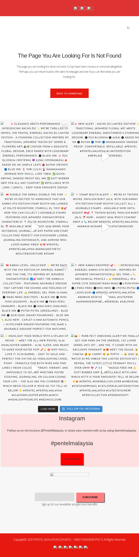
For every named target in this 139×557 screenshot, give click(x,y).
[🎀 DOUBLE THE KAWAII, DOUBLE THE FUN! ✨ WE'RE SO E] (35, 227)
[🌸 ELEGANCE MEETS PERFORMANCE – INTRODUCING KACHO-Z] (35, 156)
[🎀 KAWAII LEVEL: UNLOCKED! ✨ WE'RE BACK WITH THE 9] (35, 297)
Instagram (32, 431)
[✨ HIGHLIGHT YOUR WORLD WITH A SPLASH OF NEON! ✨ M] (35, 368)
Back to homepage (69, 93)
